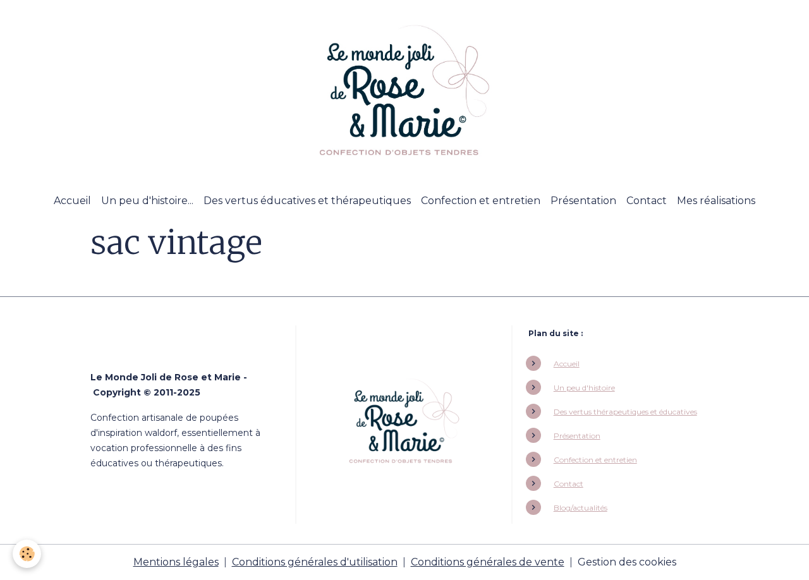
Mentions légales (176, 562)
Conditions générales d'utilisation (315, 562)
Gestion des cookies (627, 562)
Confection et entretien (480, 201)
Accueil (72, 201)
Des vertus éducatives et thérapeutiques (307, 201)
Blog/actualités (580, 507)
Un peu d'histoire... (147, 201)
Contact (646, 201)
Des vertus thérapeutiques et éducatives (625, 411)
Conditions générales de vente (487, 562)
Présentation (583, 201)
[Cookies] (27, 554)
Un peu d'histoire (584, 387)
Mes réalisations (716, 201)
